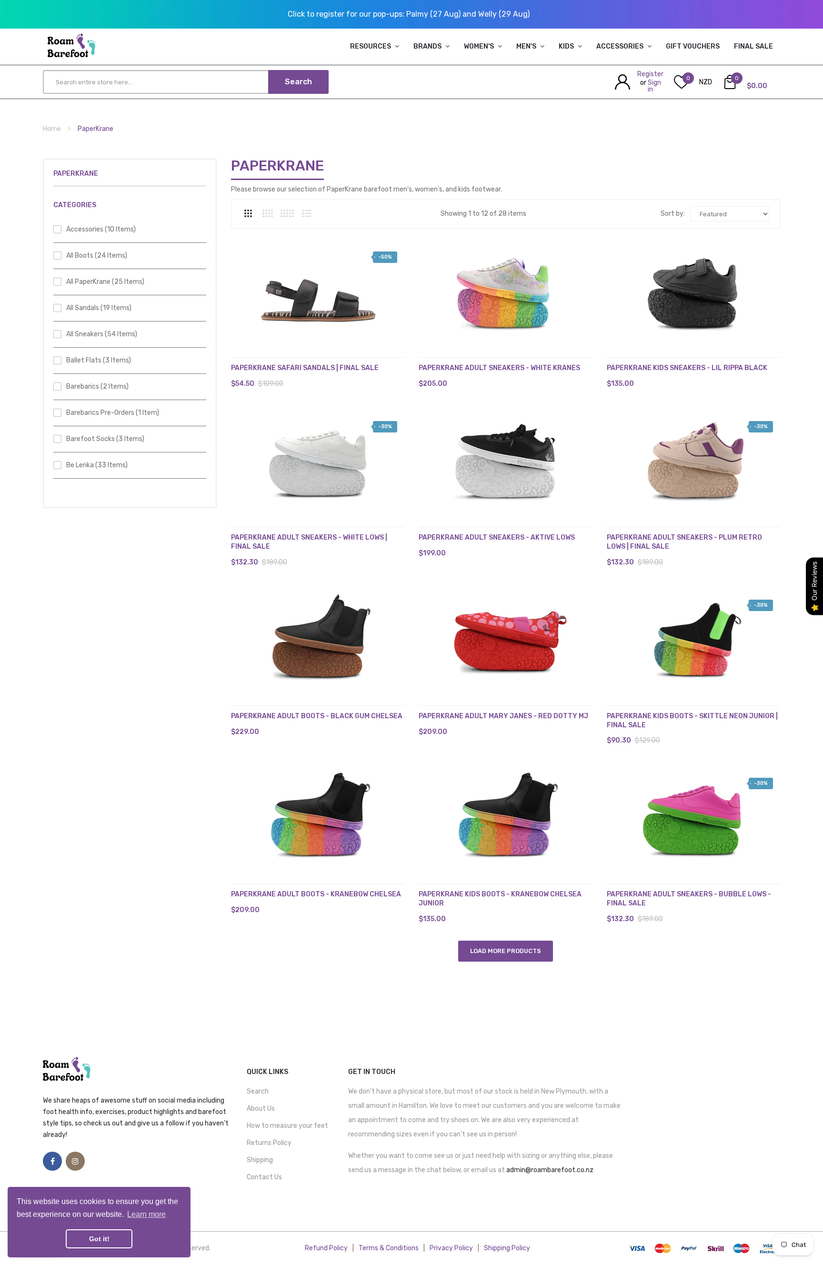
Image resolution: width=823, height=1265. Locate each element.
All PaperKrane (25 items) (105, 282)
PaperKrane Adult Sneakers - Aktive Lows (497, 537)
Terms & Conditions (389, 1248)
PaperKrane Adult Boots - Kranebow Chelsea (316, 894)
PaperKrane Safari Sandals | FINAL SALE (305, 368)
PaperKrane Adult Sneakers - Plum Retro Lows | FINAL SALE (684, 542)
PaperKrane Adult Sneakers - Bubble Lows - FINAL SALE (689, 898)
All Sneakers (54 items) (101, 334)
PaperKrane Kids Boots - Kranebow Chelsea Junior (500, 898)
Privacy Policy (451, 1248)
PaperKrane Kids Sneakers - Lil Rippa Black (687, 368)
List (306, 213)
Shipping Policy (507, 1248)
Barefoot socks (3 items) (105, 439)
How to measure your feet (287, 1126)
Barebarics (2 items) (97, 386)
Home (52, 129)
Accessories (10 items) (101, 229)
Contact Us (264, 1177)
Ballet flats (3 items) (98, 360)
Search (258, 1091)
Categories (74, 205)
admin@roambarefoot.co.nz (549, 1170)
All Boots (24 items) (96, 255)
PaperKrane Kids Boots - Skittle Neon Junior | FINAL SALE (692, 720)
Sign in (654, 86)
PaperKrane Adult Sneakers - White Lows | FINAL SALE (309, 542)
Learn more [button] (146, 1214)
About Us (261, 1108)
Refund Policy (326, 1248)
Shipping (260, 1160)
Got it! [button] (99, 1239)
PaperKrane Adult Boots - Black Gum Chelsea (316, 716)
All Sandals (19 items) (98, 308)
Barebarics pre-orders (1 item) (112, 413)
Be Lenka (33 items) (97, 465)
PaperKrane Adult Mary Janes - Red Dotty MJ (503, 716)
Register (650, 74)
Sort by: (673, 214)
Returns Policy (269, 1143)
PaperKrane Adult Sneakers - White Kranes (499, 368)
